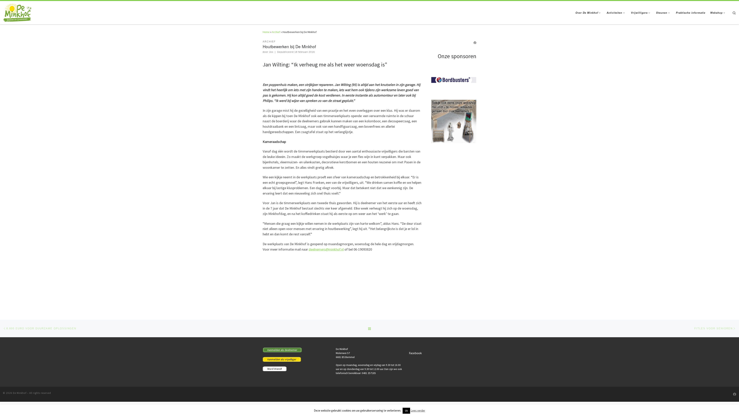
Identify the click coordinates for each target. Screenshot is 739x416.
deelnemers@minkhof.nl (326, 249)
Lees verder (418, 410)
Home (266, 32)
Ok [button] (406, 410)
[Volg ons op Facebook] (475, 43)
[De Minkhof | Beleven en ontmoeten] (17, 12)
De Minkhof (19, 393)
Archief (276, 32)
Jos (271, 52)
